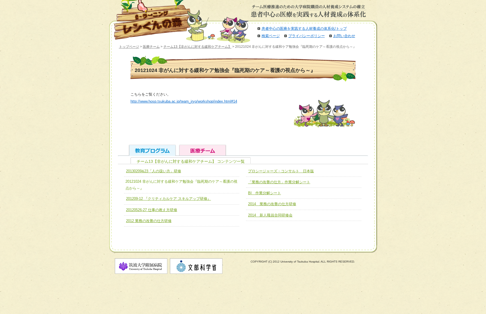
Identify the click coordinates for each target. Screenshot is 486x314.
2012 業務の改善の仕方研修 (149, 221)
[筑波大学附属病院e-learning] (148, 19)
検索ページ (271, 36)
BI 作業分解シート (264, 193)
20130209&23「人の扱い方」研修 (153, 171)
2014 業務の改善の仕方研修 (272, 204)
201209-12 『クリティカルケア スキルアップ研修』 (168, 198)
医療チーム (151, 47)
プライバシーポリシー (306, 36)
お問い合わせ (344, 36)
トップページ (129, 47)
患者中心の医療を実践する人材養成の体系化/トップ (304, 28)
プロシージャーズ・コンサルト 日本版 (281, 171)
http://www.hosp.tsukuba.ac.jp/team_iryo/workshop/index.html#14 (183, 101)
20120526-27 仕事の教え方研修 (151, 210)
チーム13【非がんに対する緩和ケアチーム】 (197, 47)
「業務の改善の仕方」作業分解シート (279, 182)
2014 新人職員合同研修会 (270, 215)
